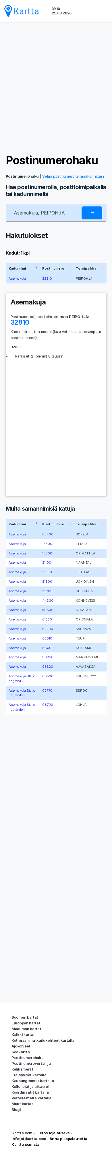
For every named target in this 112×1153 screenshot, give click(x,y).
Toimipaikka (86, 268)
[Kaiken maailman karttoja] (21, 11)
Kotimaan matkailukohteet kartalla (42, 1040)
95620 (47, 667)
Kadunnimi (17, 268)
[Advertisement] (56, 88)
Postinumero (53, 268)
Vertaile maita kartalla (31, 1098)
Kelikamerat (22, 1069)
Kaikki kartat (23, 1034)
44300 (47, 601)
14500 (47, 544)
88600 (48, 648)
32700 (47, 591)
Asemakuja (17, 279)
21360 (47, 572)
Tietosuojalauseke (53, 1133)
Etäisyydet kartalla (28, 1075)
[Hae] (92, 212)
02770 (47, 691)
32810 (47, 279)
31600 (47, 582)
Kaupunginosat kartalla (32, 1080)
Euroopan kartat (25, 1023)
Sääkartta (20, 1051)
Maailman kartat (26, 1028)
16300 (47, 553)
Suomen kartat (24, 1017)
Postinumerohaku (52, 160)
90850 (47, 657)
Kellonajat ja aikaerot (30, 1086)
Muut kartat (22, 1103)
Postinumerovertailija (31, 1063)
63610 (47, 638)
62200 (47, 629)
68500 (47, 676)
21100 (46, 562)
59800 (47, 610)
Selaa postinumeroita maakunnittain (73, 176)
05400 (47, 534)
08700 (47, 705)
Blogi (16, 1109)
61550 (47, 619)
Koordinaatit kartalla (30, 1092)
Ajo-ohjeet (20, 1046)
